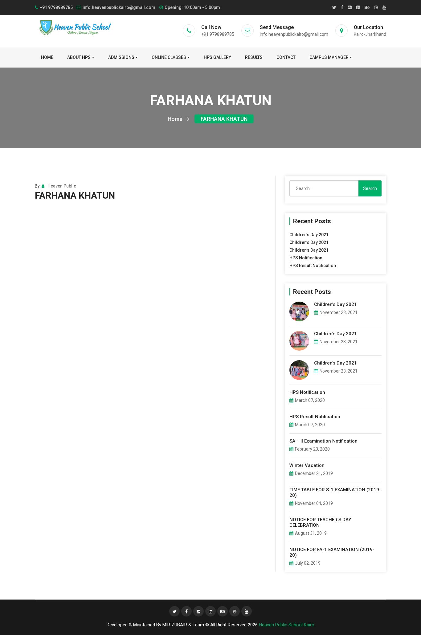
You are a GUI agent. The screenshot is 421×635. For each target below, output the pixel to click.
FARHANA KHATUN (224, 119)
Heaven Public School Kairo (286, 625)
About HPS (79, 57)
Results (254, 57)
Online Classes (169, 57)
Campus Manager (329, 57)
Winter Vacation (307, 465)
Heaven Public (61, 185)
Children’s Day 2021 (309, 234)
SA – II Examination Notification (323, 441)
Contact (286, 57)
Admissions (121, 57)
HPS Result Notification (312, 265)
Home (47, 57)
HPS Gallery (217, 57)
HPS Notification (305, 257)
